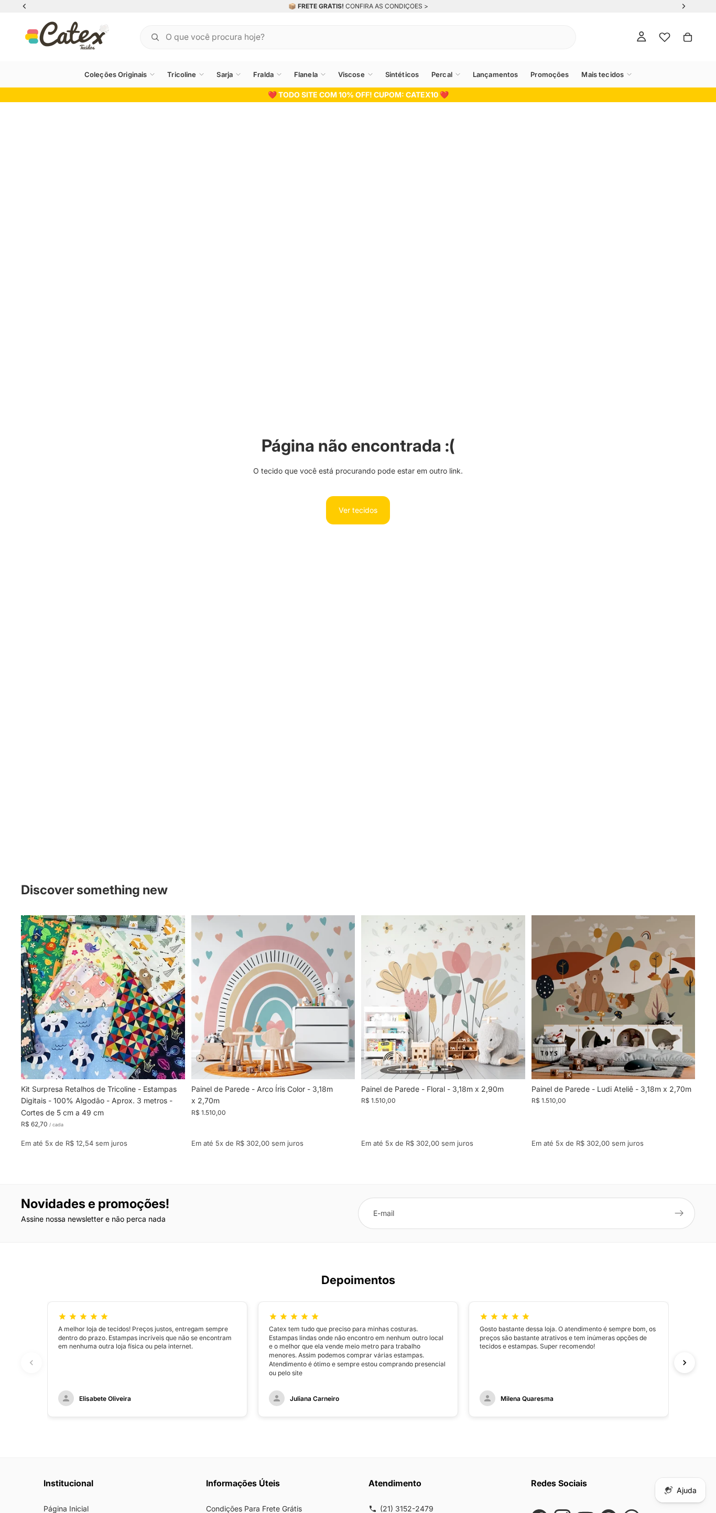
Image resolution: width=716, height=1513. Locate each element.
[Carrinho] (687, 37)
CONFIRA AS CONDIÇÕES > (386, 6)
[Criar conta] (679, 1213)
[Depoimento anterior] (31, 1362)
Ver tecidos (358, 510)
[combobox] (344, 37)
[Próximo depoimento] (684, 1362)
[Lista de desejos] (664, 37)
